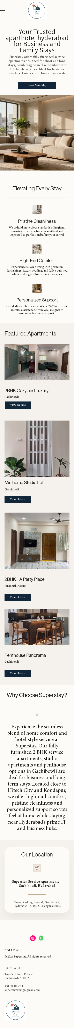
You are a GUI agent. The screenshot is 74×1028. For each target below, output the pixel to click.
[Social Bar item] (33, 938)
